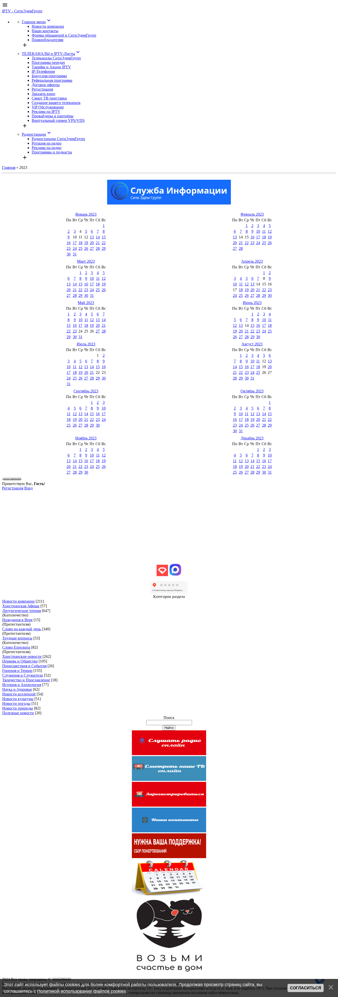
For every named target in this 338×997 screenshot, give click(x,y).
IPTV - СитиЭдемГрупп (22, 11)
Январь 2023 (86, 214)
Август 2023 (252, 344)
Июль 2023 (86, 344)
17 (75, 243)
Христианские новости (22, 656)
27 (92, 248)
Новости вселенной (19, 694)
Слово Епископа (16, 647)
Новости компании (18, 601)
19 (86, 243)
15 (104, 237)
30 (69, 254)
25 (80, 248)
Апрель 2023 (252, 261)
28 (98, 248)
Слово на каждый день (21, 629)
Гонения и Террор (17, 670)
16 (69, 243)
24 (75, 248)
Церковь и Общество (20, 661)
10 (258, 231)
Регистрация (12, 488)
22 (104, 243)
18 (80, 243)
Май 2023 (86, 303)
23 (69, 248)
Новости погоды (16, 703)
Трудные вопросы (17, 638)
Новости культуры (17, 699)
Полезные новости (18, 713)
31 (75, 254)
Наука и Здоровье (17, 689)
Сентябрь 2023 (85, 391)
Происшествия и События (24, 666)
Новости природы (17, 708)
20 (92, 243)
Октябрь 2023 (252, 391)
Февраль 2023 (252, 214)
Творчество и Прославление (26, 680)
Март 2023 (86, 261)
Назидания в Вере (17, 620)
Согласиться (305, 988)
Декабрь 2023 (252, 438)
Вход (28, 488)
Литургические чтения (21, 611)
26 (86, 248)
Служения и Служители (22, 675)
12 (270, 231)
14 (98, 237)
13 (92, 237)
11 (264, 231)
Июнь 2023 (252, 303)
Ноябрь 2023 (86, 438)
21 (98, 243)
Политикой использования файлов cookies (81, 991)
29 (104, 248)
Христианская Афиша (20, 606)
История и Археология (21, 685)
